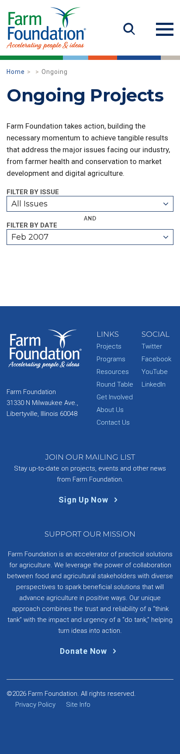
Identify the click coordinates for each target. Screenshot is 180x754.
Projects (109, 346)
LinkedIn (154, 384)
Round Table (115, 384)
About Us (110, 410)
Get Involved (115, 397)
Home (16, 71)
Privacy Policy (35, 705)
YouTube (155, 372)
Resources (113, 372)
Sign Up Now (84, 499)
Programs (111, 359)
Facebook (156, 359)
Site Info (78, 705)
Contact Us (113, 422)
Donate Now (84, 651)
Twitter (152, 346)
